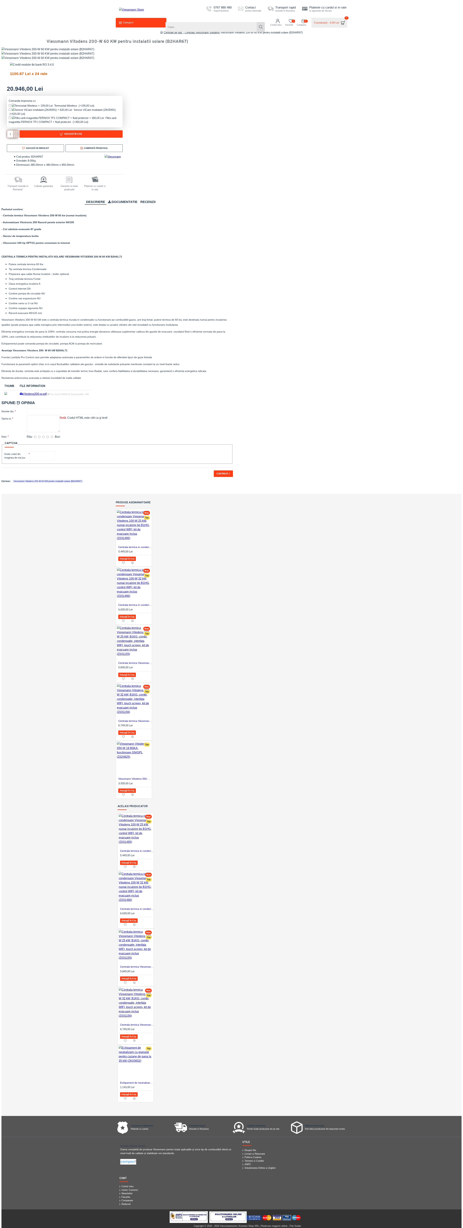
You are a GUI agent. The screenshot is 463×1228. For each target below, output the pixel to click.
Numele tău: (7, 411)
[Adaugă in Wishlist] (123, 563)
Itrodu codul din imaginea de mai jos (14, 456)
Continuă (222, 473)
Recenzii (148, 202)
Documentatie (124, 202)
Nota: (4, 436)
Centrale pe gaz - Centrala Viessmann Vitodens (192, 32)
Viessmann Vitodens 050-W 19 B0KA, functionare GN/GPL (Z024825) (135, 778)
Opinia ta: (6, 418)
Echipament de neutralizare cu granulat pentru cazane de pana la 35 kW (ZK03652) (137, 1082)
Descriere (95, 202)
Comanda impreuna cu (22, 100)
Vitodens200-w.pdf (35, 393)
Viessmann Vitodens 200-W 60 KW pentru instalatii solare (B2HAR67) (48, 481)
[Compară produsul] (132, 563)
